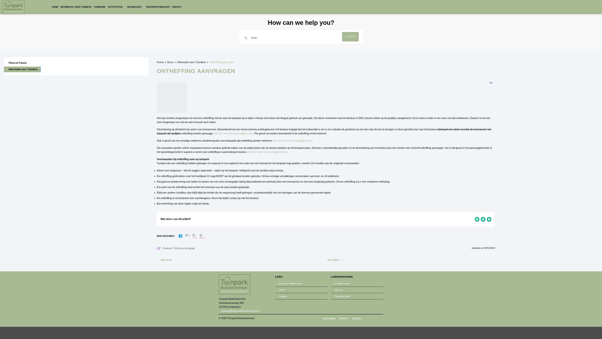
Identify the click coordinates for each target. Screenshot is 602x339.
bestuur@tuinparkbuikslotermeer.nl (240, 311)
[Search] (185, 7)
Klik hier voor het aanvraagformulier (233, 133)
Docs (170, 62)
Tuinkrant (100, 7)
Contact (177, 7)
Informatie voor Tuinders (76, 7)
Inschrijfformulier (158, 7)
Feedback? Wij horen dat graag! (178, 248)
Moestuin (166, 260)
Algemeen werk (342, 296)
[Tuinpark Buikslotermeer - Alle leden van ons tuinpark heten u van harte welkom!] (24, 7)
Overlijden (333, 260)
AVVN (282, 290)
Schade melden (342, 283)
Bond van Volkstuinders (290, 283)
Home (55, 7)
